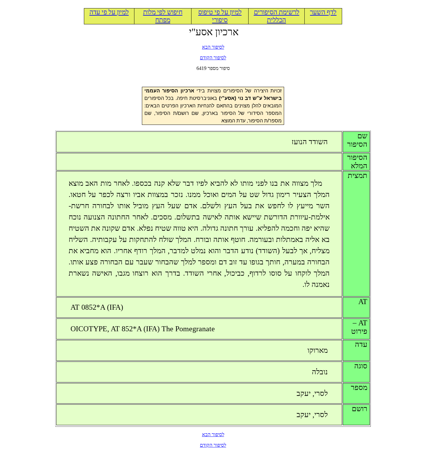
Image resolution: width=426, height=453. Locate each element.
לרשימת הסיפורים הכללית (276, 16)
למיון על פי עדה (109, 12)
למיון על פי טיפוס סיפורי (220, 16)
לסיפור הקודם (213, 57)
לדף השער (323, 12)
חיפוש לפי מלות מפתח (162, 16)
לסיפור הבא (213, 47)
